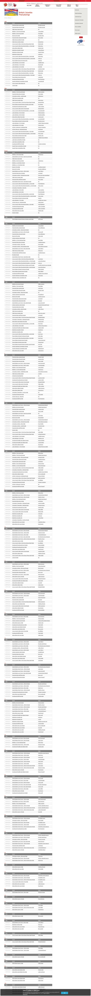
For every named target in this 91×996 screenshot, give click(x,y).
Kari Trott (40, 344)
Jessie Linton (41, 359)
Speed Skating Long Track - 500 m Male (20, 616)
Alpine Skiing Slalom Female (17, 388)
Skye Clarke (40, 37)
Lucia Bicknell (41, 81)
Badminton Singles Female (17, 52)
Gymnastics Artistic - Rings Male (18, 423)
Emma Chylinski (41, 476)
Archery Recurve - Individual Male (19, 202)
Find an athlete (78, 26)
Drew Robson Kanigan (42, 246)
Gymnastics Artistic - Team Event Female (20, 229)
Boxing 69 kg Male (16, 236)
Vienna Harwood (41, 340)
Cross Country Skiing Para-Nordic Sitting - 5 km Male (23, 73)
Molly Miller (40, 432)
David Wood (40, 549)
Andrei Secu (40, 154)
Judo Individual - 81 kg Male (18, 125)
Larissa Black (41, 31)
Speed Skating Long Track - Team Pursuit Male (21, 413)
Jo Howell (40, 173)
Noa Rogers (40, 444)
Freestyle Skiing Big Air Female (18, 94)
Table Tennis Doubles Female (18, 39)
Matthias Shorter (41, 553)
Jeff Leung (40, 219)
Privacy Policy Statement (81, 45)
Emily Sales (40, 336)
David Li (39, 198)
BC (38, 29)
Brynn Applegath (41, 474)
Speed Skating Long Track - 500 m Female (20, 232)
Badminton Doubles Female (18, 50)
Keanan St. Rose (41, 532)
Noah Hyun (40, 688)
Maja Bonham (41, 319)
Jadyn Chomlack (41, 206)
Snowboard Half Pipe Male (17, 208)
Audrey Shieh (41, 327)
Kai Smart (40, 300)
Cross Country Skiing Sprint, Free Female (20, 108)
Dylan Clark (40, 236)
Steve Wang (40, 100)
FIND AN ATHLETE (69, 5)
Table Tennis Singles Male (17, 100)
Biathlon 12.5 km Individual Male (18, 240)
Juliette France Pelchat (43, 137)
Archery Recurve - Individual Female (19, 129)
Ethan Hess (40, 46)
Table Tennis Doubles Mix (17, 311)
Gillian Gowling (41, 92)
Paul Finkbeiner (41, 183)
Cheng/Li (40, 515)
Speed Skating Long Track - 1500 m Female (21, 405)
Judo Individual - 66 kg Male (18, 191)
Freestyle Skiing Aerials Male (18, 25)
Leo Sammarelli (41, 110)
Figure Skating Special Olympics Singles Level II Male (22, 104)
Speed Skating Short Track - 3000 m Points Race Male (23, 767)
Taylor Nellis (40, 541)
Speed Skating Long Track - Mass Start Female (21, 302)
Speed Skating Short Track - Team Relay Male (21, 256)
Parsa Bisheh (41, 417)
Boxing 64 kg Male (16, 296)
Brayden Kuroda (41, 25)
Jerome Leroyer (41, 296)
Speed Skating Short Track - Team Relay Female (21, 181)
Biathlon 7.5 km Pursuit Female (18, 31)
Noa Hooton (40, 524)
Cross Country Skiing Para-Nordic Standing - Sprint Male (23, 58)
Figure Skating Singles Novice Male (19, 135)
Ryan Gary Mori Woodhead (43, 175)
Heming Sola (40, 48)
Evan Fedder (40, 244)
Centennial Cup (78, 16)
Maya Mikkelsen (41, 227)
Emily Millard (40, 271)
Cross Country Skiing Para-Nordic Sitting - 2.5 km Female (23, 261)
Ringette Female (15, 254)
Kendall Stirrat (41, 652)
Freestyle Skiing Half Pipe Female (19, 179)
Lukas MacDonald (42, 709)
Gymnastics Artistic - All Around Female (20, 457)
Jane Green (40, 669)
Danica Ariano (41, 463)
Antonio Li (40, 54)
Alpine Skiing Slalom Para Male (18, 116)
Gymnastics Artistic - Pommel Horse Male (20, 175)
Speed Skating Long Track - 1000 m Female (21, 419)
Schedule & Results (79, 23)
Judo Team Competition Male (18, 141)
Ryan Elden (40, 33)
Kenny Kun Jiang (41, 313)
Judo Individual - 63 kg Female (18, 62)
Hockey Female (15, 212)
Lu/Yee (39, 719)
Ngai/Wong (40, 329)
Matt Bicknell (41, 348)
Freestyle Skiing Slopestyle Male (18, 300)
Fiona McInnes (41, 898)
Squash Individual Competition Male (19, 275)
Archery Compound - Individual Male (19, 127)
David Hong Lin (41, 177)
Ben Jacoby (40, 629)
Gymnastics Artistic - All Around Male (19, 820)
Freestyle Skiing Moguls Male (18, 27)
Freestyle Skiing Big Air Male (18, 307)
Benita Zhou (40, 41)
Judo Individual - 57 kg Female (18, 123)
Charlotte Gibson (41, 522)
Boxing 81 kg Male (16, 169)
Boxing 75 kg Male (16, 167)
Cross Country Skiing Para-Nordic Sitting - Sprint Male (23, 56)
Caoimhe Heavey (41, 242)
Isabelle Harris (41, 62)
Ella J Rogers (41, 568)
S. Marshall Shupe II (42, 534)
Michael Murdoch (41, 434)
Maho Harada (41, 269)
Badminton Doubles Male (17, 331)
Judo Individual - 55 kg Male (18, 189)
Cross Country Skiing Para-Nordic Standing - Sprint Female (24, 196)
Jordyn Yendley (41, 503)
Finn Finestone (41, 79)
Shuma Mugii (40, 342)
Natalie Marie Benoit (42, 407)
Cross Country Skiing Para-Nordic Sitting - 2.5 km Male (23, 46)
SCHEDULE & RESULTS (47, 5)
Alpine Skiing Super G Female (18, 576)
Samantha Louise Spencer (43, 753)
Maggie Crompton (42, 143)
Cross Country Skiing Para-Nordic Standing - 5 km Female (23, 133)
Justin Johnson (41, 971)
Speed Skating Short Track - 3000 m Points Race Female (23, 538)
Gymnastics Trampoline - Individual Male (20, 469)
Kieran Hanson (41, 564)
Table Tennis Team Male (17, 158)
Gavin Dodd (40, 469)
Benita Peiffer (41, 102)
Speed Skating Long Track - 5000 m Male (20, 365)
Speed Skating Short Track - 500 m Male (20, 534)
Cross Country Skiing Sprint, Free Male (20, 384)
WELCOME (29, 5)
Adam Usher (40, 584)
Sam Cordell (40, 361)
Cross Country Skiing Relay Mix (18, 83)
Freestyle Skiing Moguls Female (18, 234)
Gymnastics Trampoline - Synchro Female (20, 519)
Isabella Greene (41, 436)
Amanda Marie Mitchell (43, 405)
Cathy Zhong (41, 309)
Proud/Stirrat (41, 294)
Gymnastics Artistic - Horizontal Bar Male (20, 246)
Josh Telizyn (40, 171)
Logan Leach (41, 116)
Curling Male (14, 85)
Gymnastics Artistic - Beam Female (19, 309)
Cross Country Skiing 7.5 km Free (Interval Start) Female (23, 102)
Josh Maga (40, 288)
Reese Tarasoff (41, 486)
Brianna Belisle (41, 440)
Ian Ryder (40, 66)
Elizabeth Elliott (41, 317)
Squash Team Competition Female (19, 146)
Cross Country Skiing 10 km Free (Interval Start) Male (23, 43)
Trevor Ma (40, 856)
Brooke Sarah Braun (42, 643)
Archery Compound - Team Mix (18, 484)
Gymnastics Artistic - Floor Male (18, 244)
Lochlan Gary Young (42, 200)
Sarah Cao (40, 346)
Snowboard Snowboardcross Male (19, 106)
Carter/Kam (40, 77)
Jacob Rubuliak (41, 365)
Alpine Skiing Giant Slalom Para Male (19, 321)
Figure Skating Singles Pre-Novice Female (20, 269)
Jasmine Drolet (41, 68)
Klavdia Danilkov (41, 114)
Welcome (77, 10)
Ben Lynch (40, 572)
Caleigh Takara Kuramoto (43, 123)
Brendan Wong (41, 121)
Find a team (77, 30)
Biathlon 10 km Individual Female (19, 367)
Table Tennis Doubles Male (17, 98)
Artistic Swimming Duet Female (18, 294)
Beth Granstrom (41, 478)
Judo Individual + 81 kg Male (18, 66)
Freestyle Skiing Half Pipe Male (18, 428)
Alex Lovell (40, 715)
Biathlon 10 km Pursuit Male (18, 33)
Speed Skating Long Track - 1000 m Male (20, 171)
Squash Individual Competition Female (20, 81)
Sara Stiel (40, 582)
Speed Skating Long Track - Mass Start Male (21, 248)
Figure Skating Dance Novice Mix (19, 77)
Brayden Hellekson (42, 169)
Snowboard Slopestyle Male (18, 79)
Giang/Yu (40, 60)
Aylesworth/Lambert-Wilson (44, 620)
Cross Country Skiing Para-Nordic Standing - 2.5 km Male (23, 263)
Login (81, 37)
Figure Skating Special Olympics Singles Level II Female (23, 265)
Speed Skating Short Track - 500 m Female (20, 497)
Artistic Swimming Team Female (18, 238)
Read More (25, 994)
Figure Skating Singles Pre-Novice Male (20, 121)
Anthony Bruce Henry (42, 325)
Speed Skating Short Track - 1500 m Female (21, 669)
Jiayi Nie (40, 373)
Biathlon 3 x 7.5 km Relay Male (18, 164)
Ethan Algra (40, 453)
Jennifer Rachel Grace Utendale (44, 265)
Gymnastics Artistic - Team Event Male (20, 292)
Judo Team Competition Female (18, 139)
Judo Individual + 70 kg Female (18, 446)
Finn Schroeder (41, 191)
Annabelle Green (41, 818)
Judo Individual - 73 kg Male (18, 200)
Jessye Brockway (42, 261)
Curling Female (15, 557)
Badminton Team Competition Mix (19, 277)
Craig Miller (40, 788)
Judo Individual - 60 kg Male (18, 325)
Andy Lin (40, 58)
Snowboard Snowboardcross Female (20, 380)
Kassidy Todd (41, 290)
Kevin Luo (40, 924)
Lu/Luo (39, 331)
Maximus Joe (41, 438)
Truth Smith (40, 394)
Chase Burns (41, 350)
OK (64, 993)
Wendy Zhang (41, 52)
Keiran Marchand (41, 465)
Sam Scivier (40, 275)
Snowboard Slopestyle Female (18, 137)
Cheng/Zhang (41, 50)
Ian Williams (40, 480)
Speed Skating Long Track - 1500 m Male (20, 564)
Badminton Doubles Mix (17, 515)
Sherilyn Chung (41, 497)
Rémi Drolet (40, 43)
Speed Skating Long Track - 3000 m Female (21, 363)
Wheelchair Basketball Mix (17, 375)
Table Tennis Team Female (17, 29)
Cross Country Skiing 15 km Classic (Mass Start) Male (23, 70)
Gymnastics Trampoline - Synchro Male (20, 392)
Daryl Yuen (40, 323)
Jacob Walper (41, 442)
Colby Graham (41, 106)
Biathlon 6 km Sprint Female (18, 225)
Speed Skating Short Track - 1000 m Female (21, 690)
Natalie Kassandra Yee (42, 721)
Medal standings (78, 13)
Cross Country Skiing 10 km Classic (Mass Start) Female (23, 68)
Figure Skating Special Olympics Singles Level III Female (23, 344)
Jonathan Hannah (42, 167)
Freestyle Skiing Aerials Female (18, 227)
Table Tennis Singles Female (18, 41)
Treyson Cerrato (41, 839)
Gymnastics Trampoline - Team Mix (19, 187)
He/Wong (40, 717)
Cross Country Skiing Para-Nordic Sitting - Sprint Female (23, 267)
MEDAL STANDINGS (37, 5)
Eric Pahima (40, 104)
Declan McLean (41, 505)
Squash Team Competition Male (18, 148)
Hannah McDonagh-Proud (43, 304)
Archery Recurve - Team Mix (18, 396)
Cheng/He (40, 513)
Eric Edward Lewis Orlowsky (44, 536)
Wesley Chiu (40, 135)
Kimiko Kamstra (41, 112)
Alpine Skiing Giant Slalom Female (19, 626)
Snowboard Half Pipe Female (18, 143)
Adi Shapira (40, 129)
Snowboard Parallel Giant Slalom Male (20, 386)
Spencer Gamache (42, 127)
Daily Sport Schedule (79, 20)
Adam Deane (41, 202)
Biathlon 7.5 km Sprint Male (17, 154)
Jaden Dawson (41, 388)
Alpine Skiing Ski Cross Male (18, 210)
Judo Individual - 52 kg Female (18, 436)
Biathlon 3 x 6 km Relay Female (18, 162)
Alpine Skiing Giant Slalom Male (18, 549)
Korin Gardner (41, 189)
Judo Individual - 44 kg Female (18, 112)
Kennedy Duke (41, 425)
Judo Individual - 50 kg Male (18, 438)
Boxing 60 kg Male (16, 35)
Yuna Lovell (40, 232)
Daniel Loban (41, 507)
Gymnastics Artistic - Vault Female (19, 96)
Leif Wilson (40, 461)
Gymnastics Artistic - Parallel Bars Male (20, 371)
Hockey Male (15, 430)
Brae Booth (40, 64)
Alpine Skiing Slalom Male (17, 48)
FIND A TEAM (77, 5)
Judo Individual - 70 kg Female (18, 64)
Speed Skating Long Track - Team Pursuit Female (22, 156)
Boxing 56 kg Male (16, 417)
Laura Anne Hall (41, 302)
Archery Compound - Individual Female (20, 476)
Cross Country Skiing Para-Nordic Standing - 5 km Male (23, 75)
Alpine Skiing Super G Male (17, 541)
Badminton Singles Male (17, 54)
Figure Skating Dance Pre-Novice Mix (19, 60)
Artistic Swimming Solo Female (18, 304)
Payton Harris (41, 125)
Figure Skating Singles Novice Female (19, 271)
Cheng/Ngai (40, 517)
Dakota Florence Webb (43, 446)
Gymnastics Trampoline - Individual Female (20, 319)
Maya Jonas (40, 133)
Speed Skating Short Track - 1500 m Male (20, 532)
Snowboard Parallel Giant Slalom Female (20, 327)
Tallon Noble (40, 384)
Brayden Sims (41, 35)
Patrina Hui (40, 250)
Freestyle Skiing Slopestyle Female (19, 37)
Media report (77, 33)
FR (85, 0)
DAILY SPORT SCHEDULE (58, 5)
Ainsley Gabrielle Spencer (43, 805)
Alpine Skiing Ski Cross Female (18, 522)
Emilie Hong (40, 96)
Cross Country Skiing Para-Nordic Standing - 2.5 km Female (24, 185)
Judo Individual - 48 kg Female (18, 114)
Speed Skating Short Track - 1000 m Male (20, 711)
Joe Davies (40, 259)
